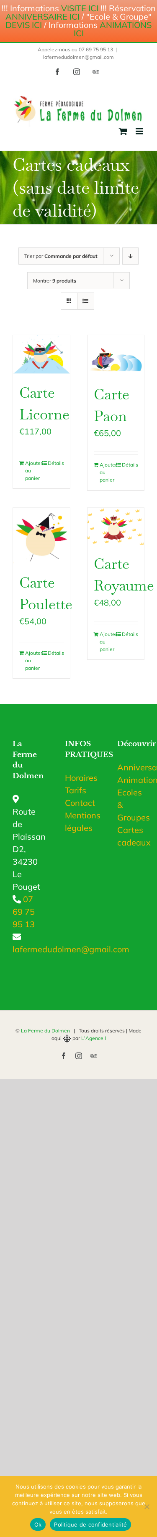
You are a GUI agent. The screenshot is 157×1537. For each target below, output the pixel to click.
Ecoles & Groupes (130, 805)
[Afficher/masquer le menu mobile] (140, 131)
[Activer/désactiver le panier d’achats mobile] (123, 131)
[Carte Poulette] (41, 535)
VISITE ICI (79, 8)
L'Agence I (93, 1038)
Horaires (81, 777)
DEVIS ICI (23, 25)
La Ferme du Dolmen (45, 1030)
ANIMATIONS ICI (113, 29)
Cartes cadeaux (130, 836)
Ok (38, 1524)
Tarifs (75, 790)
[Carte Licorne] (41, 354)
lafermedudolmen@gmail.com (78, 57)
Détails (56, 463)
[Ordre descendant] (130, 256)
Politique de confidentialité (90, 1524)
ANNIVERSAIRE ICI (42, 16)
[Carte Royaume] (116, 526)
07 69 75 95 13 (24, 911)
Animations (130, 780)
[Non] (146, 1506)
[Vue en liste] (85, 301)
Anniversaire (130, 767)
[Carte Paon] (116, 355)
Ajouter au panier (33, 470)
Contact (80, 803)
